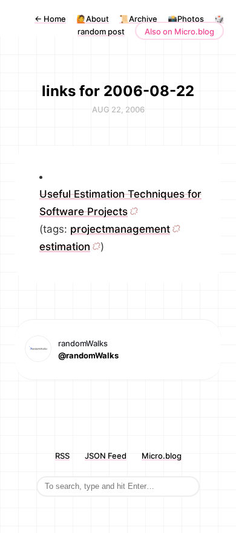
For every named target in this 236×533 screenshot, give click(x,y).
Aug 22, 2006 (118, 109)
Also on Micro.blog (179, 31)
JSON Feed (105, 455)
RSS (62, 455)
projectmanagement (120, 229)
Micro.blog (162, 455)
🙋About (92, 19)
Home (50, 19)
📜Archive (138, 19)
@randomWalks (88, 355)
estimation (64, 247)
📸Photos (186, 19)
